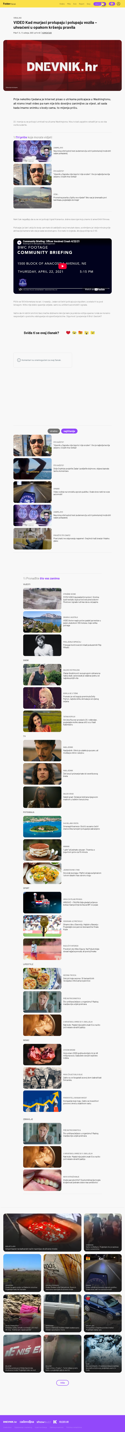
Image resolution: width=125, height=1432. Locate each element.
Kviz (74, 4)
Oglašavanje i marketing (23, 1427)
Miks (69, 4)
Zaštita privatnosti (57, 1427)
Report (81, 4)
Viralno (62, 4)
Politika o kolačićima (74, 1427)
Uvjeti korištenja (41, 1427)
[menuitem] (119, 3)
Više (62, 1383)
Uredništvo (7, 1427)
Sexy (88, 4)
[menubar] (119, 3)
